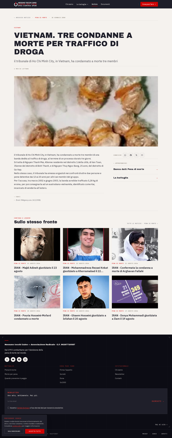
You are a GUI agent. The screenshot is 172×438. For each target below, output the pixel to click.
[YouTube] (13, 359)
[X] (7, 359)
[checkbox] (8, 408)
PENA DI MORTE (41, 17)
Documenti (105, 4)
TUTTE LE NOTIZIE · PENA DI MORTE (142, 223)
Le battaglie (81, 4)
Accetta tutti (35, 431)
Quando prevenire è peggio (16, 378)
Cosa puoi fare (148, 4)
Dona (62, 378)
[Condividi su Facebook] (131, 155)
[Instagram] (25, 359)
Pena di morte (10, 370)
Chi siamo (69, 4)
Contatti (118, 378)
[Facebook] (19, 359)
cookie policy (17, 426)
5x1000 (63, 382)
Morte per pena (11, 374)
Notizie (95, 4)
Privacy (145, 434)
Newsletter (119, 374)
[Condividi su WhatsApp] (125, 155)
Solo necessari (14, 431)
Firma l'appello (66, 370)
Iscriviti (63, 374)
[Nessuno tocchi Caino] (25, 4)
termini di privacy (23, 408)
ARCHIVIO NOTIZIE (22, 17)
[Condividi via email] (142, 155)
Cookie (154, 434)
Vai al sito (161, 424)
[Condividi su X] (136, 155)
